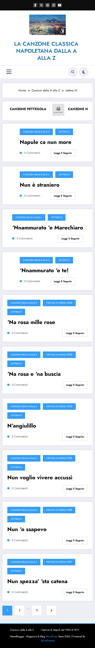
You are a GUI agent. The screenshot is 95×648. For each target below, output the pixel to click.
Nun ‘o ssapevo (27, 529)
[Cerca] (73, 72)
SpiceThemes (48, 640)
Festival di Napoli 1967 (59, 561)
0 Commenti (32, 153)
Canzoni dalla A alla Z (36, 131)
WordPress (51, 636)
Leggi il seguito (63, 153)
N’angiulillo (21, 425)
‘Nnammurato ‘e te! (44, 270)
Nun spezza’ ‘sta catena (37, 581)
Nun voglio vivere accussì (39, 477)
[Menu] (8, 72)
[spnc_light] (84, 72)
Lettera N (64, 131)
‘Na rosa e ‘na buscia (34, 374)
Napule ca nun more (45, 142)
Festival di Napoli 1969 (59, 302)
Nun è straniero (39, 185)
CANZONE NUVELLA (69, 109)
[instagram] (53, 5)
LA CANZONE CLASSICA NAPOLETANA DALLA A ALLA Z (46, 51)
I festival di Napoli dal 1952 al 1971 (60, 630)
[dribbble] (47, 5)
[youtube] (59, 5)
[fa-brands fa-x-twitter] (41, 5)
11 (37, 610)
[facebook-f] (35, 5)
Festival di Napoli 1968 (59, 458)
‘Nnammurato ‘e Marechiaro (47, 227)
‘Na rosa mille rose (31, 322)
